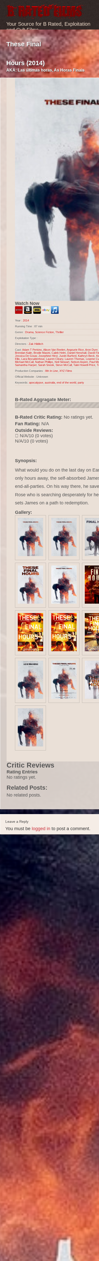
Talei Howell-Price (84, 364)
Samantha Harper (26, 364)
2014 (26, 320)
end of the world (66, 382)
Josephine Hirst (48, 355)
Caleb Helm (59, 352)
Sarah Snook (46, 364)
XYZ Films (65, 370)
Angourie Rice (75, 349)
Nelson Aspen (79, 361)
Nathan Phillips (44, 361)
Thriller (59, 332)
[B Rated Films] (45, 16)
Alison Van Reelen (54, 349)
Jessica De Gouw (26, 355)
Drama (29, 332)
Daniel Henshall (76, 352)
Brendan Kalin (23, 352)
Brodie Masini (42, 352)
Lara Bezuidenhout (32, 358)
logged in (41, 828)
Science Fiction (44, 332)
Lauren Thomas (74, 358)
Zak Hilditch (36, 343)
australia (50, 382)
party (81, 382)
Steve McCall (64, 364)
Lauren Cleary (54, 358)
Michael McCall (24, 361)
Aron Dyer (91, 349)
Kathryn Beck (86, 355)
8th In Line (51, 370)
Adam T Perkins (32, 349)
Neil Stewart (62, 361)
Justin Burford (67, 355)
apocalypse (36, 382)
